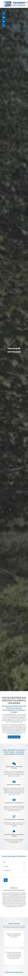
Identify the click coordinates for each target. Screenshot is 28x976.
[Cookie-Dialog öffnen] (6, 880)
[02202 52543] (3, 13)
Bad (4, 862)
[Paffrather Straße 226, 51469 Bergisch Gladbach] (3, 17)
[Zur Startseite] (14, 4)
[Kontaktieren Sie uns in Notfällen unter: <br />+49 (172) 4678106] (3, 25)
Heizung (5, 866)
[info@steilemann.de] (3, 21)
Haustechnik (6, 870)
